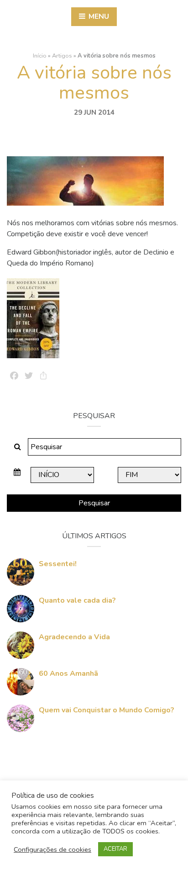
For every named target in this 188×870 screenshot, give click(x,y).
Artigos (62, 56)
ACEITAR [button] (115, 849)
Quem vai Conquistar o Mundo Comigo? (106, 710)
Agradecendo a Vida (74, 637)
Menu (98, 16)
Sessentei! (58, 564)
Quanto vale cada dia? (77, 600)
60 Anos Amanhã (68, 673)
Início (40, 56)
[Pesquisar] (17, 447)
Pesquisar (94, 503)
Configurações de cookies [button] (52, 849)
